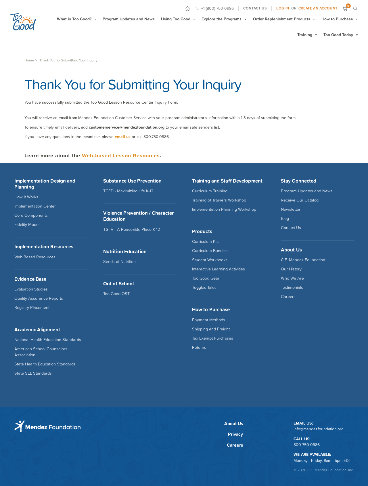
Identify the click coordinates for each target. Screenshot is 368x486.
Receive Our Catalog (300, 200)
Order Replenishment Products (281, 19)
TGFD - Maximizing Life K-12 (128, 191)
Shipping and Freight (211, 329)
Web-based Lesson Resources (121, 155)
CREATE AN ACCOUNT (318, 8)
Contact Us (291, 227)
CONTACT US (255, 8)
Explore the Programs (221, 19)
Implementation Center (35, 206)
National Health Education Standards (47, 339)
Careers (288, 296)
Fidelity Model (26, 224)
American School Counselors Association (40, 352)
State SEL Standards (33, 373)
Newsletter (290, 209)
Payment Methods (208, 320)
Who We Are (292, 278)
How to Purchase (337, 19)
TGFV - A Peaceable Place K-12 (131, 229)
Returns (199, 347)
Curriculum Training (209, 191)
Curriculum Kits (206, 241)
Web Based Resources (34, 257)
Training (304, 35)
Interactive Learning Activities (218, 269)
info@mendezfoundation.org (319, 429)
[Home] (187, 8)
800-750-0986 (307, 445)
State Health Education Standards (45, 364)
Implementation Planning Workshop (224, 209)
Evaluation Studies (31, 289)
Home (29, 60)
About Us (233, 423)
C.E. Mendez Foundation (303, 260)
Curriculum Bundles (210, 250)
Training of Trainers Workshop (219, 200)
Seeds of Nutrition (119, 261)
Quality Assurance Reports (38, 298)
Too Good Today (338, 35)
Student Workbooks (209, 260)
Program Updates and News (129, 19)
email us (123, 137)
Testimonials (292, 287)
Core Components (31, 215)
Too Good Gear (205, 278)
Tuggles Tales (204, 287)
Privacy (235, 434)
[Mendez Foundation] (23, 21)
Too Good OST (116, 294)
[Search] (355, 8)
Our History (291, 269)
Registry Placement (31, 307)
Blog (285, 218)
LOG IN (282, 8)
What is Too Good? (74, 19)
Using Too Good (175, 19)
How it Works (26, 197)
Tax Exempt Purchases (212, 338)
